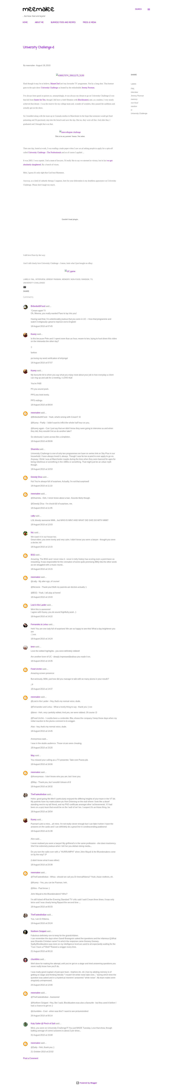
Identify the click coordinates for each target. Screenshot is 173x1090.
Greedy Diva (36, 477)
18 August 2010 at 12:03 (42, 524)
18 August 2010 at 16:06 (42, 764)
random (134, 106)
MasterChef (55, 84)
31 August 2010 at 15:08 (42, 1035)
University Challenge (49, 88)
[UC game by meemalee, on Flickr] (70, 271)
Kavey (33, 334)
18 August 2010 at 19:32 (42, 786)
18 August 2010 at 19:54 (42, 811)
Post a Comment (30, 1058)
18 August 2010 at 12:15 (42, 547)
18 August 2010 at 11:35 (41, 508)
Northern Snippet (38, 931)
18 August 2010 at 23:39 (42, 865)
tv (131, 110)
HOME (25, 22)
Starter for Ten (39, 100)
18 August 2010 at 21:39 (42, 831)
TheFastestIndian (38, 794)
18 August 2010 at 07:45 (42, 326)
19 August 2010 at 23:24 (42, 923)
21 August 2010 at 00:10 (42, 951)
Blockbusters (83, 100)
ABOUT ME (39, 22)
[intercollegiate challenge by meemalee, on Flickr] (70, 132)
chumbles (35, 959)
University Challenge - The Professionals (44, 152)
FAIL (132, 89)
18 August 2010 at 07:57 (42, 363)
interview (134, 92)
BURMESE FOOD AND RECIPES (63, 22)
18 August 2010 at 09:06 (42, 441)
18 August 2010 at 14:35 (42, 661)
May (33, 755)
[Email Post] (24, 288)
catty (33, 516)
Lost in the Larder (38, 605)
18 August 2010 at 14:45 (42, 731)
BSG (33, 555)
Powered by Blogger (88, 1083)
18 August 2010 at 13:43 (42, 597)
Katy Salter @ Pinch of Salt (43, 1023)
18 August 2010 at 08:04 (42, 405)
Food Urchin (36, 669)
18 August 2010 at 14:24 (42, 639)
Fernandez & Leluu (39, 624)
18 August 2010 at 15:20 (42, 748)
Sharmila (35, 449)
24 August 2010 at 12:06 (42, 985)
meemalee (38, 9)
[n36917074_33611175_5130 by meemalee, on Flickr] (70, 75)
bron (33, 647)
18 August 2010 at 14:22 (42, 616)
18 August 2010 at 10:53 (42, 469)
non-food (134, 103)
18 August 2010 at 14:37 (42, 689)
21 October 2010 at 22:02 (42, 1052)
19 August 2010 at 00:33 (42, 907)
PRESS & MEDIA (89, 22)
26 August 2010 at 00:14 (42, 1016)
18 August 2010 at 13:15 (42, 569)
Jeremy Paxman (88, 88)
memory (134, 99)
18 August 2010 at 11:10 (41, 486)
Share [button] (134, 75)
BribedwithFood (38, 306)
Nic (32, 532)
